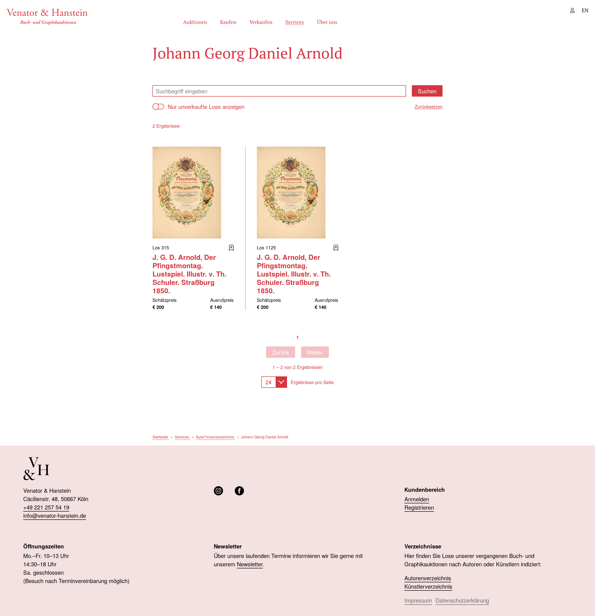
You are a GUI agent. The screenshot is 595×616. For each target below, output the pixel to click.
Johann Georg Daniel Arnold (264, 437)
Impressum (418, 600)
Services (294, 22)
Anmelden (416, 499)
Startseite (160, 437)
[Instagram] (218, 490)
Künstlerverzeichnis (428, 586)
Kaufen (228, 22)
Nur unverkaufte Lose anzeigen (206, 106)
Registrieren (419, 507)
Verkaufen (260, 22)
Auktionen (195, 22)
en (585, 10)
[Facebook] (239, 490)
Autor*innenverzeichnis (215, 437)
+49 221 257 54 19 (46, 507)
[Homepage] (47, 16)
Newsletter (250, 564)
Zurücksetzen (429, 106)
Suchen (427, 91)
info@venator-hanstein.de (54, 515)
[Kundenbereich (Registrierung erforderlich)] (572, 10)
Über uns (327, 22)
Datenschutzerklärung (462, 600)
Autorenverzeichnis (427, 578)
